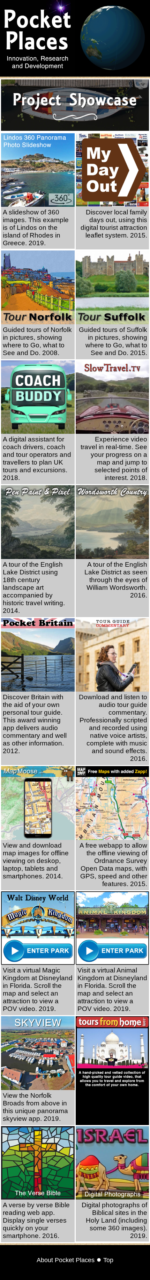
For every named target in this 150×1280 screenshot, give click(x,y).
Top (108, 1260)
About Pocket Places (66, 1260)
